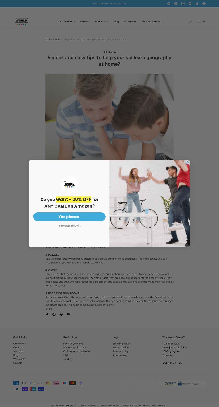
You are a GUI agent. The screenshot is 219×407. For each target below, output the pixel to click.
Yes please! (69, 216)
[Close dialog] (187, 163)
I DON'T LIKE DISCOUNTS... (69, 225)
